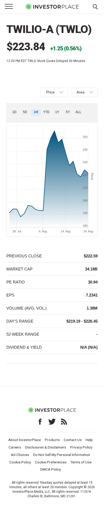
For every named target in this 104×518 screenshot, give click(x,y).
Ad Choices (20, 455)
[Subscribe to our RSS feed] (64, 422)
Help (89, 440)
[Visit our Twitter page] (52, 422)
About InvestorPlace (24, 440)
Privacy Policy (81, 447)
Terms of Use (80, 462)
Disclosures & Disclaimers (45, 447)
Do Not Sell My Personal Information (61, 455)
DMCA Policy (50, 469)
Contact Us (73, 440)
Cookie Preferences (50, 462)
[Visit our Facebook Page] (40, 422)
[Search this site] (95, 6)
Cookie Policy (20, 462)
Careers (15, 447)
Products (52, 440)
